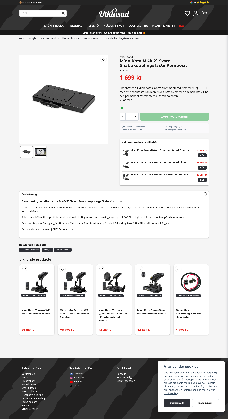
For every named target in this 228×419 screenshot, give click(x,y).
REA (181, 26)
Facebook (79, 373)
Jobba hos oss (29, 401)
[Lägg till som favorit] (187, 13)
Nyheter (169, 26)
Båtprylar (152, 26)
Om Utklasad (29, 387)
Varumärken (28, 373)
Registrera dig (124, 377)
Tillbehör (93, 26)
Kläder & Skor (114, 26)
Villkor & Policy (30, 408)
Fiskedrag (76, 26)
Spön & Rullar (54, 26)
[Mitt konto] (195, 13)
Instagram (79, 377)
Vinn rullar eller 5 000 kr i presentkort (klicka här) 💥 (114, 32)
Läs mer (127, 100)
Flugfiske (134, 26)
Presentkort (28, 380)
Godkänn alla (177, 403)
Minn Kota (126, 56)
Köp (202, 155)
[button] (104, 59)
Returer (26, 405)
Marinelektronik (49, 38)
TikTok (77, 385)
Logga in (121, 373)
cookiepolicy (171, 393)
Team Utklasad (30, 391)
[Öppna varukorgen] (204, 13)
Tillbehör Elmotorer (70, 38)
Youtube (78, 381)
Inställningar (205, 403)
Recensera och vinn (32, 394)
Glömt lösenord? (126, 380)
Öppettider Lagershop (34, 398)
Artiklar (25, 377)
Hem (21, 38)
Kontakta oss (29, 384)
